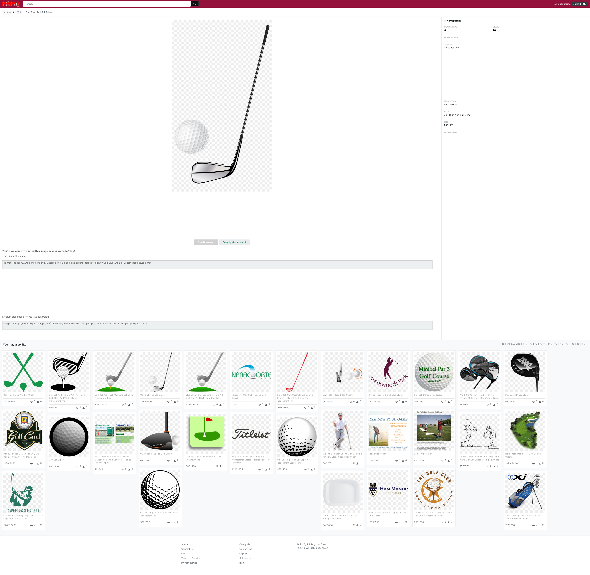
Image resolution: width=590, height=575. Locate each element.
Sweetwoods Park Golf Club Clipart (385, 395)
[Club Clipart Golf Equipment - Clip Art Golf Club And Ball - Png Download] (206, 371)
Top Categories (561, 3)
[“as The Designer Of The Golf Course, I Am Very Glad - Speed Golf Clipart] (343, 430)
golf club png (562, 344)
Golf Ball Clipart (56, 459)
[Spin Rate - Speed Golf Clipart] (343, 371)
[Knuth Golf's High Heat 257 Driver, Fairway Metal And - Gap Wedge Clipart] (480, 371)
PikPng (7, 12)
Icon (241, 562)
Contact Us (187, 548)
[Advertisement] (222, 216)
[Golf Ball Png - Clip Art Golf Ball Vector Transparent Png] (160, 489)
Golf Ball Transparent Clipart (428, 395)
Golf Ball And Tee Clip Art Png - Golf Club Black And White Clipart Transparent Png (67, 398)
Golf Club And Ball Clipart (152, 395)
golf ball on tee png (541, 344)
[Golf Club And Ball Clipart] (222, 105)
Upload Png (245, 548)
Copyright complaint (234, 242)
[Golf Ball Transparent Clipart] (434, 371)
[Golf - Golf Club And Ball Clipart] (23, 371)
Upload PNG (579, 3)
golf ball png (579, 344)
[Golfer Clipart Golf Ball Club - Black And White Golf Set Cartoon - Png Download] (480, 433)
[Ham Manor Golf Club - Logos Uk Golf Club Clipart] (388, 489)
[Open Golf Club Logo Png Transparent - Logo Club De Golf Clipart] (23, 492)
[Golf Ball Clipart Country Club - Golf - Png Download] (206, 433)
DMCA (184, 553)
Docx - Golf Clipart (423, 453)
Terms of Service (191, 558)
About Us (186, 544)
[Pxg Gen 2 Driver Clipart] (525, 371)
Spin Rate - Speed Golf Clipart (338, 395)
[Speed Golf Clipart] (388, 430)
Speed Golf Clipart (377, 453)
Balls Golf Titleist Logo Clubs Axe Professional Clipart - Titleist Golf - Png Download (251, 459)
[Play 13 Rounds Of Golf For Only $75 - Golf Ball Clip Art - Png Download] (23, 430)
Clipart (243, 553)
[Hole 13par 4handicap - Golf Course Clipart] (525, 430)
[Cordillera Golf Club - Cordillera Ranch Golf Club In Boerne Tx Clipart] (434, 489)
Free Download (206, 242)
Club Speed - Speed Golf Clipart (156, 453)
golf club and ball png (514, 344)
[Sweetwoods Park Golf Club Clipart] (388, 371)
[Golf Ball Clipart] (69, 436)
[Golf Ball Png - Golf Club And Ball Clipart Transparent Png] (114, 371)
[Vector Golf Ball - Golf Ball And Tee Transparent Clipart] (343, 492)
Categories (245, 544)
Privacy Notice (189, 562)
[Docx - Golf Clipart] (434, 430)
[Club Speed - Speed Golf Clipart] (160, 430)
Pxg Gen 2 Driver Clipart (517, 395)
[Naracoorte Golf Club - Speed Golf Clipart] (251, 371)
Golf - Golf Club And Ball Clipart (19, 395)
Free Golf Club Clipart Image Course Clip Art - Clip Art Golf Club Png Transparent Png (295, 398)
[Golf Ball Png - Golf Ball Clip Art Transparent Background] (297, 436)
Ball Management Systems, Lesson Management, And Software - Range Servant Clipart (113, 459)
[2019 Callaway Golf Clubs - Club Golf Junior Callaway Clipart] (525, 492)
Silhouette (245, 558)
